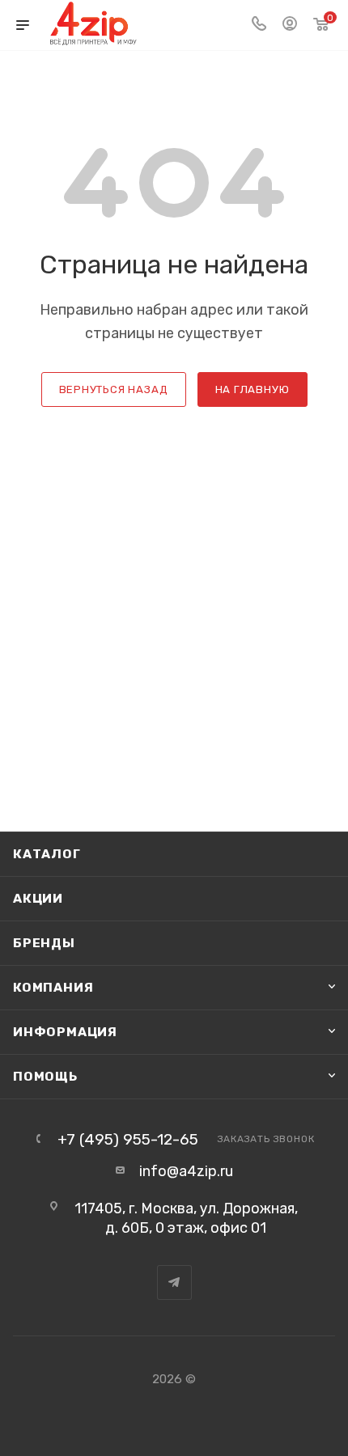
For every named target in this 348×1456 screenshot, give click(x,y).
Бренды (44, 942)
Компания (53, 987)
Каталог (47, 853)
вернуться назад (113, 389)
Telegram (174, 1282)
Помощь (45, 1076)
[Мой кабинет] (289, 25)
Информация (65, 1031)
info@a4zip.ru (186, 1171)
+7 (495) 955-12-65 (127, 1139)
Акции (38, 898)
